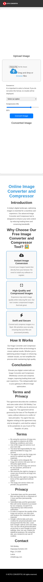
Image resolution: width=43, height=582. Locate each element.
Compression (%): (12, 104)
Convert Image (21, 116)
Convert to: (10, 85)
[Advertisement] (21, 33)
